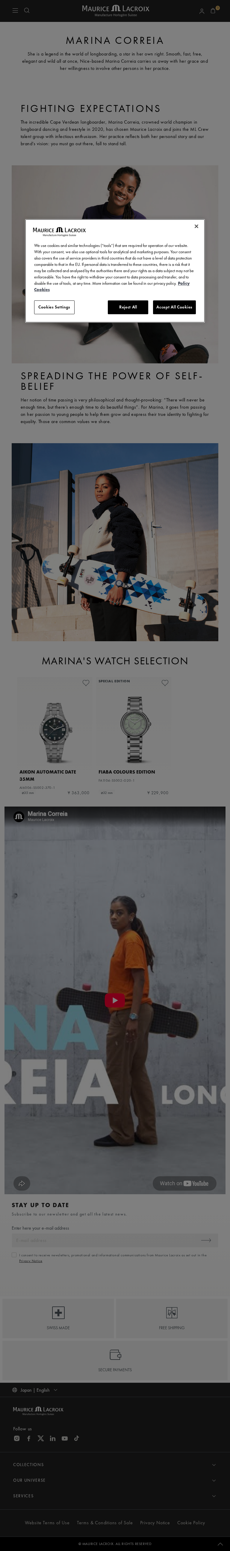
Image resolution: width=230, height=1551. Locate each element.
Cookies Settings (54, 307)
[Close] (196, 226)
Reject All (128, 307)
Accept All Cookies (174, 307)
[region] (115, 271)
